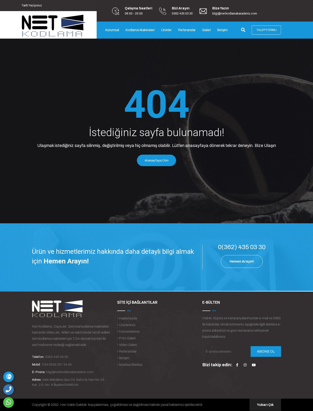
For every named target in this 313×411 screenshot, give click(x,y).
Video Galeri (127, 345)
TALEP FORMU (266, 30)
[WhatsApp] (8, 402)
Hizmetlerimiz (129, 331)
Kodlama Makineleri (140, 30)
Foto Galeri (127, 338)
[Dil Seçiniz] (8, 377)
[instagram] (245, 364)
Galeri (206, 30)
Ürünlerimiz (127, 325)
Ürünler (166, 30)
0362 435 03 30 (182, 13)
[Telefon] (8, 389)
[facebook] (237, 364)
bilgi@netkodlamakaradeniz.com (234, 13)
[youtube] (254, 364)
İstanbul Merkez (130, 364)
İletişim (222, 30)
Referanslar (187, 30)
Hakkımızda (127, 318)
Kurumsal (112, 30)
